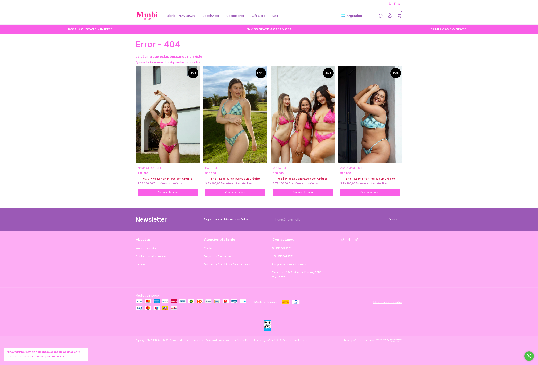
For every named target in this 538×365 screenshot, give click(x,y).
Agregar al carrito (168, 192)
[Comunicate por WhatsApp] (529, 356)
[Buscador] (380, 16)
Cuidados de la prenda (151, 256)
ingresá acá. (269, 340)
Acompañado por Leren (359, 340)
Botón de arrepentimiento (293, 340)
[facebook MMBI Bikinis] (395, 3)
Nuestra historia (146, 248)
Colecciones (235, 16)
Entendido (58, 356)
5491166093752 (282, 248)
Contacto (210, 248)
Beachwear (211, 16)
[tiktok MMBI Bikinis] (399, 3)
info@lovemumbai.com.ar (289, 264)
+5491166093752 (283, 256)
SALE (275, 16)
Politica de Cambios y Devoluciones (227, 264)
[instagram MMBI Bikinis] (390, 3)
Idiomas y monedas (387, 302)
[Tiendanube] (389, 341)
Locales (140, 264)
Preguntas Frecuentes (217, 256)
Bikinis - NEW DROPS (181, 16)
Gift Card (258, 16)
